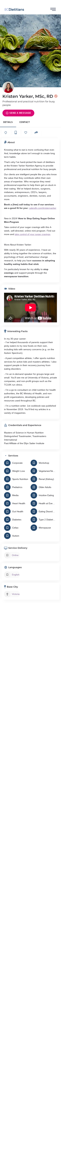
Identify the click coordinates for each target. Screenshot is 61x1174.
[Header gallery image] (30, 50)
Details (8, 122)
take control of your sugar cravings (32, 234)
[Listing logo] (8, 87)
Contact (24, 122)
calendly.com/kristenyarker (42, 208)
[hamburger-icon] (53, 9)
